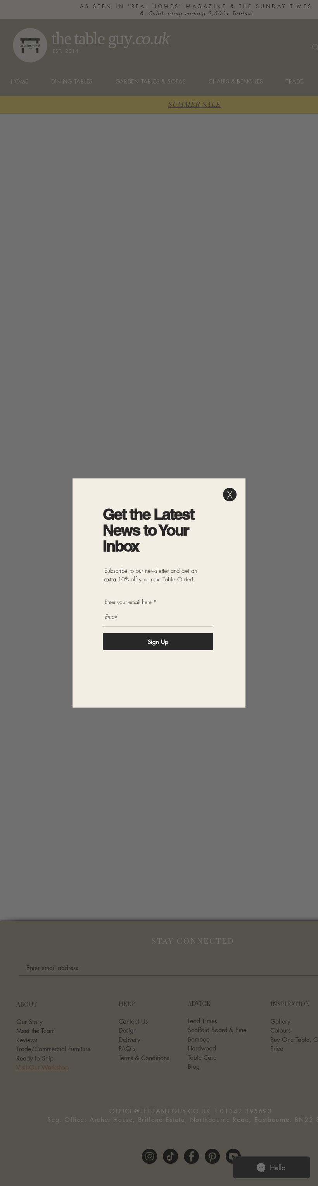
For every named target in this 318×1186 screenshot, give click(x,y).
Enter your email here (128, 602)
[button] (230, 494)
